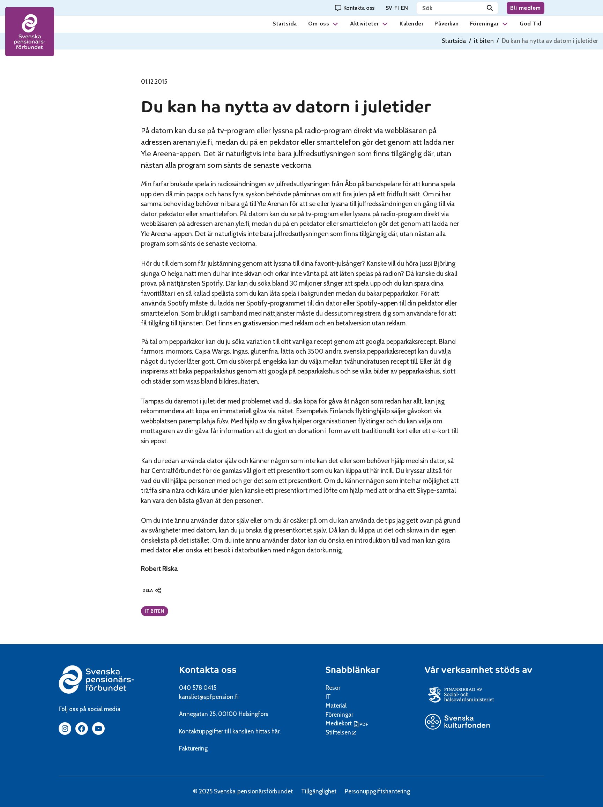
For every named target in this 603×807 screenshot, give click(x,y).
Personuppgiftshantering (377, 791)
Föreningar (484, 23)
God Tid (531, 23)
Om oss (318, 23)
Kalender (411, 23)
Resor (333, 687)
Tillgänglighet (318, 791)
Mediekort (348, 723)
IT (328, 696)
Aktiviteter (364, 23)
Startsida (285, 23)
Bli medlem (525, 8)
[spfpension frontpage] (29, 31)
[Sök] (489, 8)
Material (336, 705)
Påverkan (446, 23)
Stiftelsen (341, 732)
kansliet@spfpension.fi (209, 696)
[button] (335, 23)
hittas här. (268, 731)
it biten (483, 40)
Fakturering (193, 748)
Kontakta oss (208, 669)
